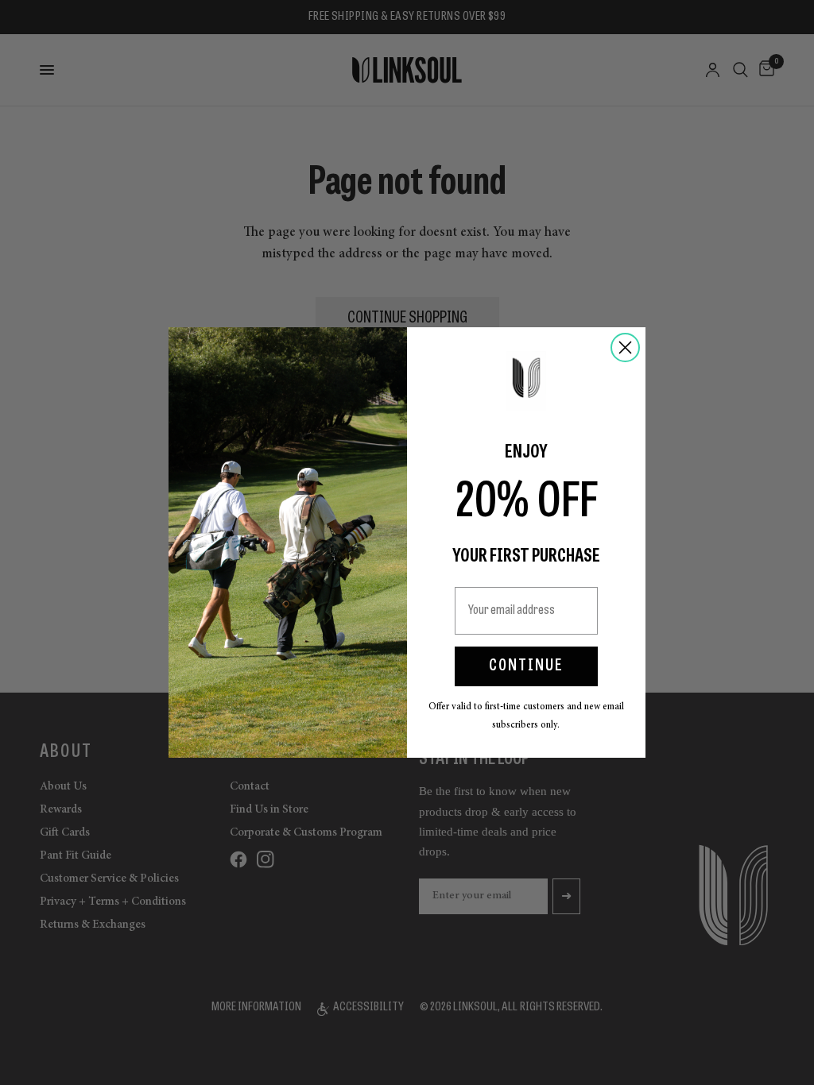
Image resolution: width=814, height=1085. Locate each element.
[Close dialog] (625, 347)
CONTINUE (526, 666)
